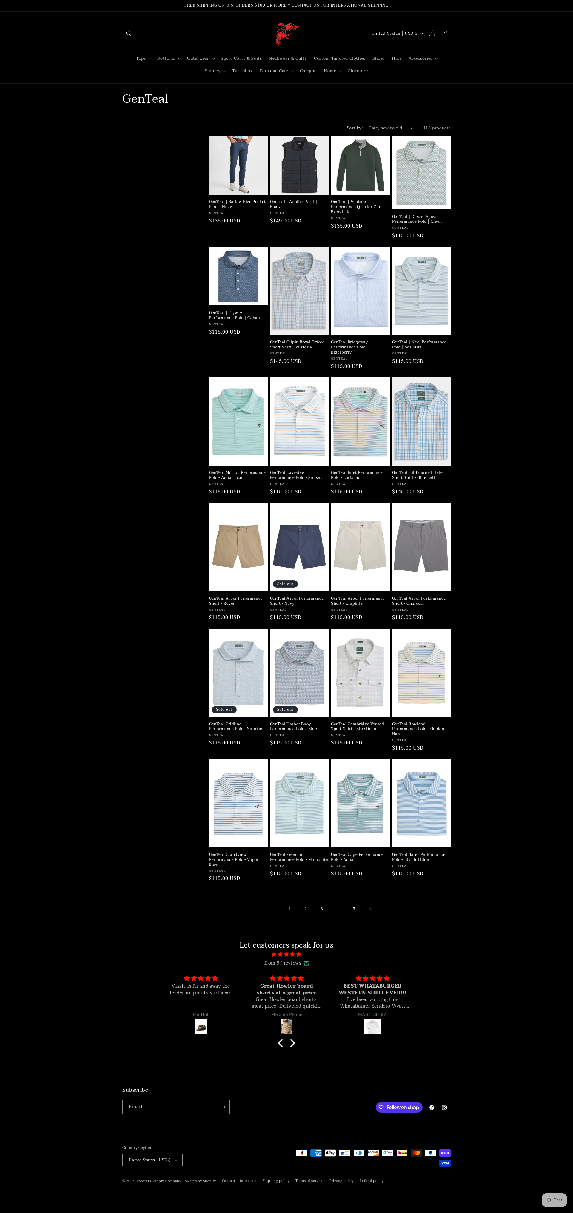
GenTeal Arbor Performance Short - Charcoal (419, 601)
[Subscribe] (222, 1107)
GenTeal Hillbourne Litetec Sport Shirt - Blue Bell (418, 475)
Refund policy (371, 1181)
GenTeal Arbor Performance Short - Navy (297, 601)
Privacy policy (341, 1181)
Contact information (239, 1181)
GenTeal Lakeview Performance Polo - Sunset (296, 475)
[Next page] (370, 908)
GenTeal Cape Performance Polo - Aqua (357, 857)
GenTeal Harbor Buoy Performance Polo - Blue (293, 727)
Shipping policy (276, 1181)
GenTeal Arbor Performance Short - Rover (236, 601)
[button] (128, 33)
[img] (286, 954)
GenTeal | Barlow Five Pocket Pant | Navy (237, 204)
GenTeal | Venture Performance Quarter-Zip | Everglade (357, 207)
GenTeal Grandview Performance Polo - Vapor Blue (233, 859)
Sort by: (355, 128)
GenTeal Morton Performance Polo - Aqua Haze (237, 475)
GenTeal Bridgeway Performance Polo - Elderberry (349, 347)
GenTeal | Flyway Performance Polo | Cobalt (235, 316)
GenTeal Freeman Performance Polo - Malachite (299, 857)
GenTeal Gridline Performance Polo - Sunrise (235, 727)
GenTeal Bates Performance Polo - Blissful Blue (419, 857)
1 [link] (289, 909)
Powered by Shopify (199, 1181)
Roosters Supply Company (159, 1181)
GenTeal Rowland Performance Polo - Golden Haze (418, 729)
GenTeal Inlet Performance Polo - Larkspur (357, 475)
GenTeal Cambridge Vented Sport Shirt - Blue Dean (357, 727)
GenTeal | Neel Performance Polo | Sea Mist (419, 345)
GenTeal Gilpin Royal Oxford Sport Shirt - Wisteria (297, 345)
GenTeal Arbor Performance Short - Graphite (358, 601)
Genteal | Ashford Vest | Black (294, 204)
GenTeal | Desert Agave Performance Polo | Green (417, 219)
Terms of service (309, 1181)
